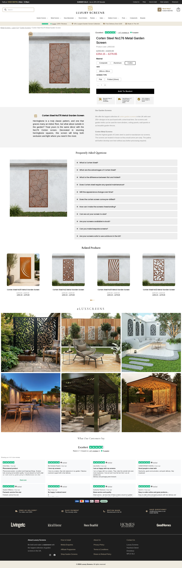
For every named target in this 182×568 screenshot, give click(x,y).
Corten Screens (25, 28)
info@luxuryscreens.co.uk (157, 511)
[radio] (104, 71)
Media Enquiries (67, 545)
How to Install (66, 540)
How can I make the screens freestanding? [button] (98, 207)
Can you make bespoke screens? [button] (94, 229)
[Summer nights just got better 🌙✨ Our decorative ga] (30, 402)
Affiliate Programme (68, 549)
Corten (130, 63)
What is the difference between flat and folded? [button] (100, 177)
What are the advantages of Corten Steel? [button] (98, 170)
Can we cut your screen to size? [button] (93, 214)
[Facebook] (55, 555)
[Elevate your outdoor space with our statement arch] (151, 342)
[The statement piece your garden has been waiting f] (30, 342)
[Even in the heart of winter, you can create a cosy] (151, 402)
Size (98, 67)
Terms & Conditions (101, 549)
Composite (103, 63)
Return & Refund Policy (102, 554)
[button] (42, 18)
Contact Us (131, 540)
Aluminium (118, 63)
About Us (97, 540)
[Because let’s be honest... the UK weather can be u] (91, 402)
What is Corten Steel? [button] (89, 162)
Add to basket (125, 91)
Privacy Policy (99, 545)
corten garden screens (127, 116)
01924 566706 (168, 11)
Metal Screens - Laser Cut (10, 28)
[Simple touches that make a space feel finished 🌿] (91, 342)
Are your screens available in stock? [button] (95, 221)
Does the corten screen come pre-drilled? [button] (97, 199)
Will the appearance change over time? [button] (96, 192)
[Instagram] (50, 555)
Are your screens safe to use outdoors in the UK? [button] (100, 236)
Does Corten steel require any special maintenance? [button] (102, 184)
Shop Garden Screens (69, 554)
